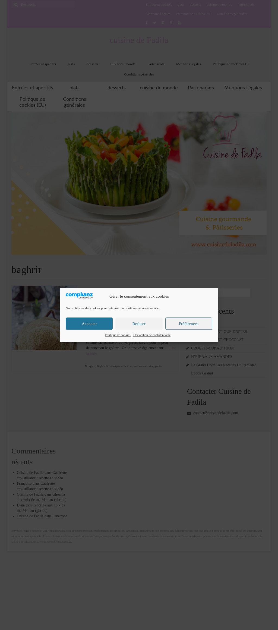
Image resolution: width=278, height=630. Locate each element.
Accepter (89, 324)
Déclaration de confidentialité (151, 335)
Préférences (188, 324)
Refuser (139, 324)
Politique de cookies (118, 335)
